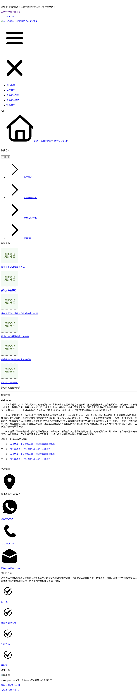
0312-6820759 (7, 16)
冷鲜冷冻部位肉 (8, 623)
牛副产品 (5, 644)
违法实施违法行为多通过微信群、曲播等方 (30, 449)
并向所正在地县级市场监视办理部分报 (19, 313)
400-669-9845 (7, 519)
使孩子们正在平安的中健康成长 (16, 359)
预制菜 (4, 665)
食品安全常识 (60, 141)
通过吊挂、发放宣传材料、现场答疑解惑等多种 (32, 444)
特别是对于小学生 (9, 382)
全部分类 (5, 157)
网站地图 (5, 685)
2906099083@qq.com (10, 12)
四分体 (4, 602)
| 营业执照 (15, 685)
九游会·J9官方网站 (43, 141)
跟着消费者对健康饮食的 (13, 267)
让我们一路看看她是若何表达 (15, 336)
